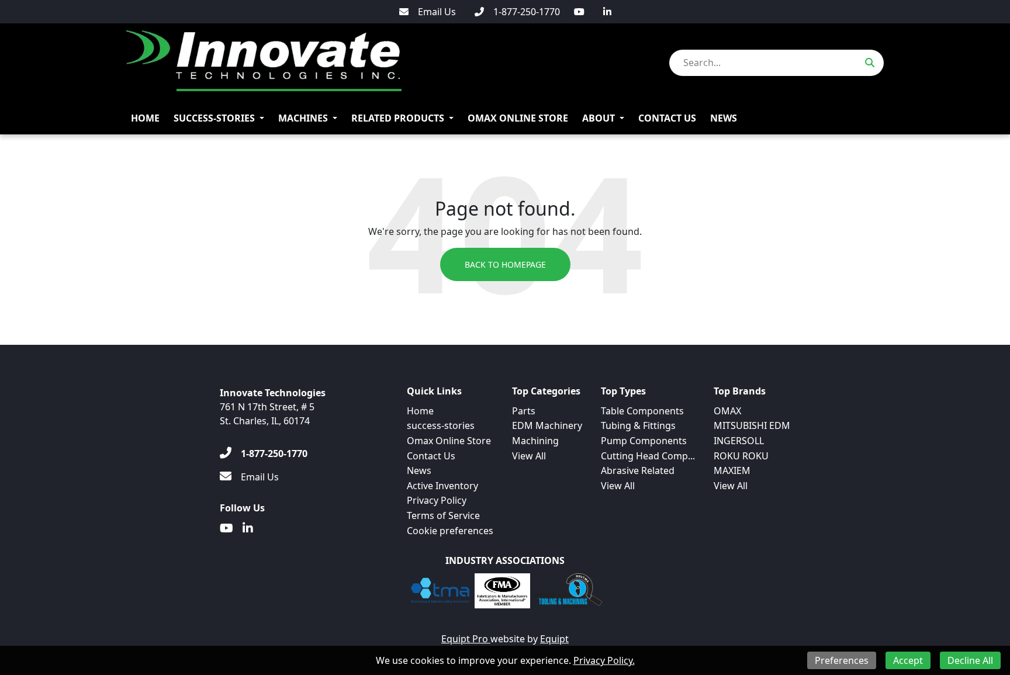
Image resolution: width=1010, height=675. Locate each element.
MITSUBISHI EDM (752, 425)
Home (145, 118)
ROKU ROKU (741, 455)
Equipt (554, 638)
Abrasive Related (638, 470)
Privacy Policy (436, 500)
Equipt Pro (465, 638)
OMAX (727, 410)
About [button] (598, 118)
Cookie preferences (450, 530)
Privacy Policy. (604, 660)
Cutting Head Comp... (648, 455)
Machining (535, 440)
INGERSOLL (739, 440)
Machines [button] (303, 118)
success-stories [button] (214, 118)
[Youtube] (579, 11)
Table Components (642, 410)
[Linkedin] (607, 11)
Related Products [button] (397, 118)
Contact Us (667, 118)
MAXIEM (732, 470)
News (723, 118)
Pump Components (644, 440)
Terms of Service (443, 515)
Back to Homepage (505, 264)
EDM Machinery (547, 425)
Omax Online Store (518, 118)
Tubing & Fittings (638, 425)
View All (529, 455)
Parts (523, 410)
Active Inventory (442, 485)
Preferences (842, 660)
